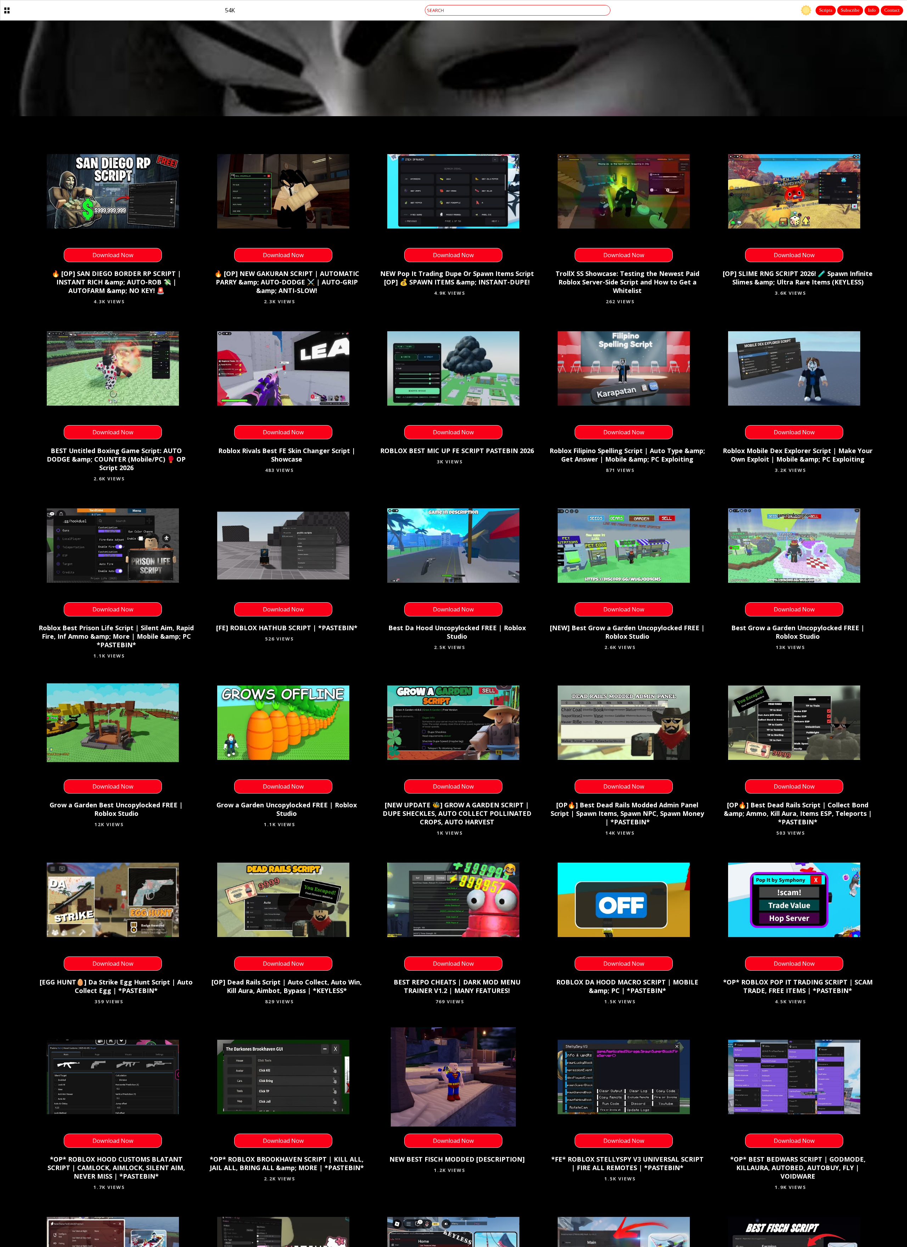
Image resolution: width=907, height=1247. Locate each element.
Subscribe (850, 10)
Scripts (825, 10)
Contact (892, 10)
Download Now (112, 255)
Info (872, 10)
